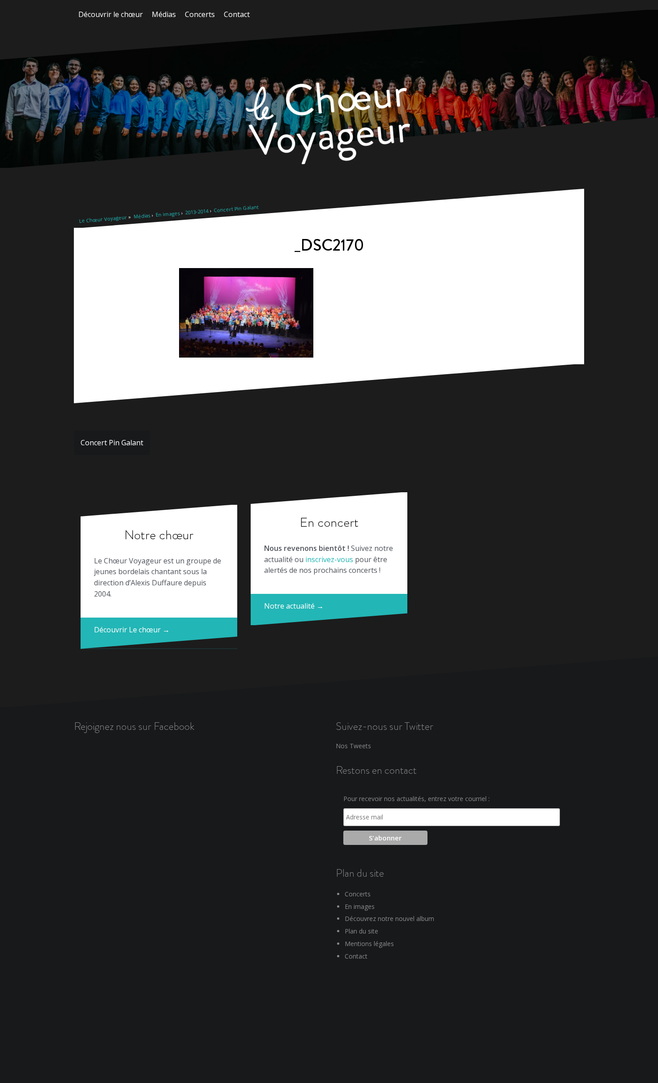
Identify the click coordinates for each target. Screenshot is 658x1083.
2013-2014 (197, 211)
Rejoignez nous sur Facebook (134, 726)
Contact (237, 14)
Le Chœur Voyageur (103, 219)
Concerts (200, 14)
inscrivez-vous (329, 559)
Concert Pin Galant (236, 209)
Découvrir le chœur (110, 14)
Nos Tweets (353, 746)
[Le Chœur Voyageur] (329, 125)
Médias (164, 14)
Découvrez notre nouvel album (389, 918)
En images (167, 213)
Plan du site (361, 931)
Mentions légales (369, 943)
